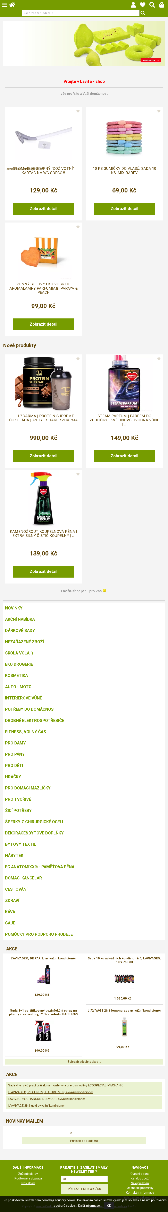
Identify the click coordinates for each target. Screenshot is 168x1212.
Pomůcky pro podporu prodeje (39, 934)
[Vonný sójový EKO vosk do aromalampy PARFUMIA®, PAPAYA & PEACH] (43, 251)
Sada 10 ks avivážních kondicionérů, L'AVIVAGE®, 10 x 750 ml (124, 960)
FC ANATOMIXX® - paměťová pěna (39, 866)
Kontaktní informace (140, 1192)
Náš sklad (28, 1183)
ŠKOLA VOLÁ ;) (19, 653)
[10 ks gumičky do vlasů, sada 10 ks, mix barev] (124, 136)
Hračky (13, 776)
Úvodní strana (140, 1174)
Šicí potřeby (18, 810)
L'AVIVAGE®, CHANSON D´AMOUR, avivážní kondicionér (46, 1099)
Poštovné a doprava (28, 1178)
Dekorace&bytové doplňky (34, 833)
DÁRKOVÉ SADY (20, 630)
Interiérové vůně (23, 698)
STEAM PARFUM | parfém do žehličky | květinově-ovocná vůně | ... (124, 420)
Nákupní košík (140, 1183)
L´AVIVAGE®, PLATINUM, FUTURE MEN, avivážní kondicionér (50, 1092)
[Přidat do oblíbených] (78, 111)
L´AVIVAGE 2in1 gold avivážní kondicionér (36, 1105)
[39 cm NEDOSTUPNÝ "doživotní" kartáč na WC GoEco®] (43, 136)
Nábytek (14, 855)
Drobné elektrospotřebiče (34, 720)
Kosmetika (16, 675)
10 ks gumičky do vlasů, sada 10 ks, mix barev (124, 170)
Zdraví (12, 900)
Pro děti (14, 765)
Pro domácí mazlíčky (28, 788)
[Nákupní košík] (163, 6)
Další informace (89, 1206)
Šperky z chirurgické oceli (34, 821)
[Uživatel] (144, 6)
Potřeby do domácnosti (31, 709)
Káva (10, 911)
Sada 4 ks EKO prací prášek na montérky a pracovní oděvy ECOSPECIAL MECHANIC (66, 1085)
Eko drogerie (19, 664)
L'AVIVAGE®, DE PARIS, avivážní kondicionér (43, 958)
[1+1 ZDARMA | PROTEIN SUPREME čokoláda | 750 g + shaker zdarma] (43, 383)
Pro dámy (15, 743)
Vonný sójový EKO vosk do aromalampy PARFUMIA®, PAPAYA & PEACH (43, 288)
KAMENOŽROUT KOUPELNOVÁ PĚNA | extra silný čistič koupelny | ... (43, 534)
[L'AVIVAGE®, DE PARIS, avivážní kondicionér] (43, 975)
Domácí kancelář (23, 878)
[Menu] (4, 5)
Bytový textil (20, 844)
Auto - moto (18, 686)
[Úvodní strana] (14, 6)
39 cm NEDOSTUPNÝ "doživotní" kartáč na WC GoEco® (43, 170)
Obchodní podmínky (140, 1188)
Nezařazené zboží (24, 641)
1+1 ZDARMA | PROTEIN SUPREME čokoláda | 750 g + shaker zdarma (43, 418)
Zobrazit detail (43, 208)
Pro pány (15, 754)
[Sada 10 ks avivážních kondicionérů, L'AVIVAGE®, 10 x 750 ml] (124, 978)
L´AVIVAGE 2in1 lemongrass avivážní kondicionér (124, 1010)
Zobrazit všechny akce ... (84, 1062)
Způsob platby (28, 1174)
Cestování (16, 889)
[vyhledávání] (154, 6)
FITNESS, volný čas (25, 731)
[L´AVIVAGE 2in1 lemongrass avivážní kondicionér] (124, 1027)
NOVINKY (14, 608)
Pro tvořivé (18, 799)
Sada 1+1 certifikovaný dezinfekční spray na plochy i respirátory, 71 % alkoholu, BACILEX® (43, 1012)
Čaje (10, 923)
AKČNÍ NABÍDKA (20, 619)
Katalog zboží (140, 1178)
